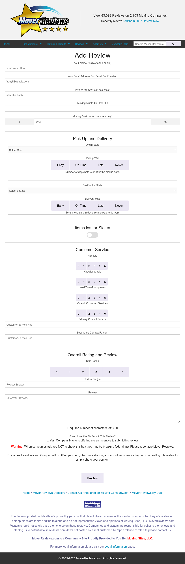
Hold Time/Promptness (92, 287)
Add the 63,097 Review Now (140, 21)
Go (173, 44)
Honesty (92, 255)
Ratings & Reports (56, 43)
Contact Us (75, 493)
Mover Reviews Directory (49, 493)
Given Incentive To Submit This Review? (93, 436)
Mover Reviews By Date (147, 493)
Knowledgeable (92, 271)
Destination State (92, 185)
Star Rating (92, 361)
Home (26, 493)
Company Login (120, 43)
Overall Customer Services (92, 303)
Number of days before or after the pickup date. (92, 172)
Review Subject (92, 379)
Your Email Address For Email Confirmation (92, 76)
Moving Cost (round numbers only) (92, 116)
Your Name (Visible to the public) (92, 63)
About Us (98, 43)
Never (119, 165)
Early (60, 165)
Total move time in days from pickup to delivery (92, 212)
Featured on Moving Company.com (106, 493)
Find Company (30, 43)
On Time (80, 165)
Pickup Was (92, 158)
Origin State (92, 144)
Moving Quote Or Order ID (92, 103)
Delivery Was (92, 198)
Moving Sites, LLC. (140, 538)
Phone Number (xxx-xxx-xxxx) (92, 89)
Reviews (79, 43)
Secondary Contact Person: (92, 332)
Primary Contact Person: (93, 319)
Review (92, 392)
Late (101, 165)
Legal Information (116, 546)
